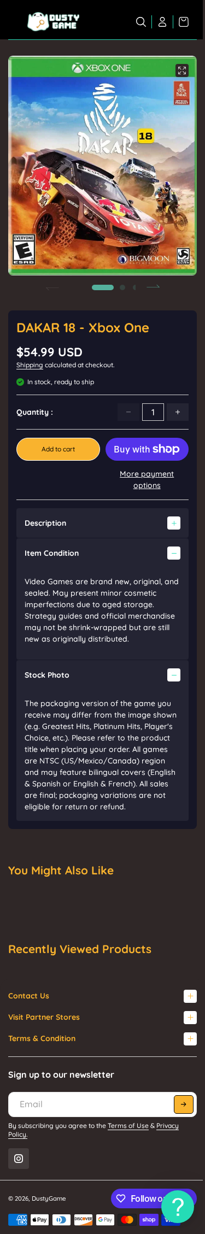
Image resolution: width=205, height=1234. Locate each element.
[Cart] (181, 21)
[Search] (141, 21)
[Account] (162, 21)
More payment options (147, 479)
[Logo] (53, 22)
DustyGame (49, 1198)
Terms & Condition (41, 1038)
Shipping (29, 365)
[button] (103, 287)
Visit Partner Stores (44, 1017)
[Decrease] (128, 412)
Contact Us (28, 996)
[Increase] (178, 412)
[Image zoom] (182, 70)
